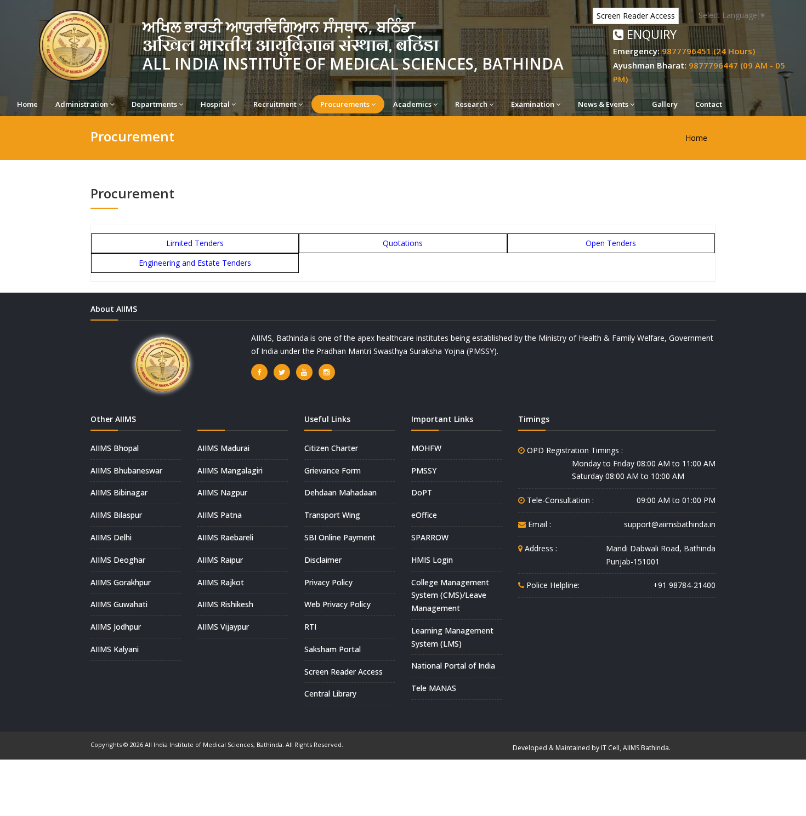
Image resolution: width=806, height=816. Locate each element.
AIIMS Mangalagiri (230, 470)
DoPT (421, 492)
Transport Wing (332, 515)
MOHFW (426, 448)
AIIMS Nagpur (222, 492)
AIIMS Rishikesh (225, 604)
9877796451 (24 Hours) (708, 50)
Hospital (215, 104)
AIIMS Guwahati (118, 604)
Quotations (403, 243)
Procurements (345, 104)
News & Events (603, 104)
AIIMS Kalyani (114, 649)
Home (27, 104)
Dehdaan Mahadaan (340, 492)
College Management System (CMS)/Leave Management (450, 595)
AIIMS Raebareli (225, 537)
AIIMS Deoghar (117, 560)
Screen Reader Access (636, 15)
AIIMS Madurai (223, 448)
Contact (708, 104)
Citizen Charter (331, 448)
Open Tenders (611, 243)
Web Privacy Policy (337, 604)
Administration (81, 104)
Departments (154, 104)
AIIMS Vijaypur (223, 626)
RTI (310, 626)
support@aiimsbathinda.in (670, 524)
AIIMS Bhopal (114, 448)
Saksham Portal (332, 649)
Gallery (665, 104)
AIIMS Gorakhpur (120, 582)
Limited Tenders (195, 243)
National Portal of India (453, 665)
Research (471, 104)
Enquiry (650, 34)
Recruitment (275, 104)
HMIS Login (432, 560)
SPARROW (430, 537)
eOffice (424, 515)
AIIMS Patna (219, 515)
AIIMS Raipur (220, 560)
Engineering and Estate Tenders (195, 263)
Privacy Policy (328, 582)
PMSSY (423, 470)
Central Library (330, 693)
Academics (412, 104)
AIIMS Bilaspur (116, 515)
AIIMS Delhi (111, 537)
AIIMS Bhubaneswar (126, 470)
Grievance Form (332, 470)
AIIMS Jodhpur (115, 626)
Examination (532, 104)
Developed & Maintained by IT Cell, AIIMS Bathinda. (592, 747)
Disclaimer (323, 560)
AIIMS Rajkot (220, 582)
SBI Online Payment (340, 537)
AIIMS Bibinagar (118, 492)
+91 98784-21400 (684, 585)
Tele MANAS (433, 688)
